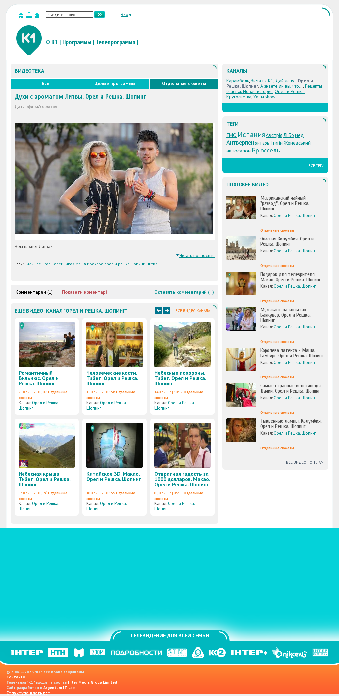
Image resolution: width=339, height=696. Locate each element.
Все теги (316, 165)
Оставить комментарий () (184, 292)
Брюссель (266, 150)
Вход (126, 14)
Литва (152, 263)
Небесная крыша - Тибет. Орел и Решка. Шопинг (44, 479)
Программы (76, 42)
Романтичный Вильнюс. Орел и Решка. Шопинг (39, 378)
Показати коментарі (84, 292)
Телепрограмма (115, 42)
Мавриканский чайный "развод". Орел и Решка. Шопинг (284, 203)
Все (45, 83)
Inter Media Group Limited (92, 682)
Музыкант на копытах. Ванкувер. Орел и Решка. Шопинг (285, 315)
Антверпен (240, 142)
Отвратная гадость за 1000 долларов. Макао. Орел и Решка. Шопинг (182, 479)
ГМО (231, 135)
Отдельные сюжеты (184, 83)
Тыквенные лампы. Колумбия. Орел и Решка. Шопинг (291, 423)
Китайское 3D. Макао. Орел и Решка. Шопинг (113, 476)
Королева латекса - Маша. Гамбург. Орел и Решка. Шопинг (291, 353)
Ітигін (276, 142)
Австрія (274, 135)
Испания (251, 134)
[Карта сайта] (29, 16)
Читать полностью (197, 255)
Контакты (15, 676)
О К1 (52, 42)
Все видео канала (192, 310)
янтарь (262, 143)
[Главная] (21, 16)
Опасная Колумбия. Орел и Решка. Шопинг (287, 241)
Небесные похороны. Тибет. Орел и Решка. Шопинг (180, 378)
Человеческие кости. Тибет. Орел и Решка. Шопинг (112, 378)
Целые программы (114, 83)
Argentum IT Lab (59, 687)
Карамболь (237, 81)
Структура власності (29, 693)
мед (299, 135)
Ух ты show (264, 97)
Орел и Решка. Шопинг (39, 405)
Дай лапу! (285, 81)
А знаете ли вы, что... (281, 86)
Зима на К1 (262, 81)
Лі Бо (288, 135)
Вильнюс (32, 263)
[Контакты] (38, 16)
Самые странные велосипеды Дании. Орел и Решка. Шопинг (290, 388)
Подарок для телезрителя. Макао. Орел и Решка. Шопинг (290, 277)
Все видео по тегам (305, 462)
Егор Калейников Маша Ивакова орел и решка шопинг (93, 263)
